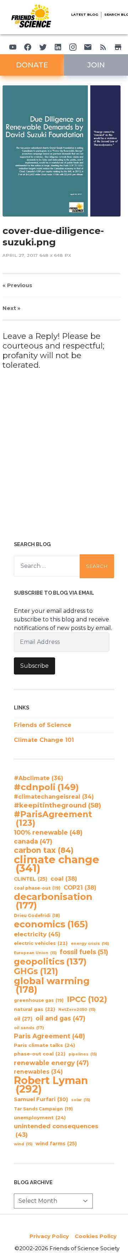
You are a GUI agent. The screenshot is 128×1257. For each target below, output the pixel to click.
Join (96, 65)
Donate (32, 65)
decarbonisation (53, 901)
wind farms (56, 1143)
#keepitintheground (57, 805)
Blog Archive (33, 1182)
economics (51, 924)
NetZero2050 (76, 1009)
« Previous (17, 285)
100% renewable (48, 832)
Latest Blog (84, 14)
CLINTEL (30, 879)
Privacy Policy (49, 1236)
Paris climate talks (44, 1045)
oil (23, 1019)
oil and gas (60, 1018)
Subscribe (34, 665)
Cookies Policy (96, 1236)
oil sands (29, 1027)
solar (80, 1100)
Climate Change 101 (44, 740)
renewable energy (51, 1063)
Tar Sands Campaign (43, 1108)
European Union (35, 953)
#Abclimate (38, 778)
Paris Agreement (49, 1036)
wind (23, 1144)
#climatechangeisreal (54, 796)
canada (33, 841)
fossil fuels (84, 952)
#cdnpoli (46, 787)
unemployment (40, 1117)
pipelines (83, 1054)
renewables (38, 1071)
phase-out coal (39, 1054)
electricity (37, 934)
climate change (56, 863)
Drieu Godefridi (37, 915)
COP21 (80, 887)
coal (63, 878)
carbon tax (44, 850)
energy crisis (90, 943)
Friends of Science (42, 725)
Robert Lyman (51, 1084)
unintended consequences (56, 1130)
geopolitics (50, 961)
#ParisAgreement (53, 818)
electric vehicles (41, 943)
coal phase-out (37, 888)
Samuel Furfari (41, 1099)
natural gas (34, 1009)
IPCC (87, 999)
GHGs (36, 971)
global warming (52, 985)
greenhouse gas (39, 1000)
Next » (11, 308)
